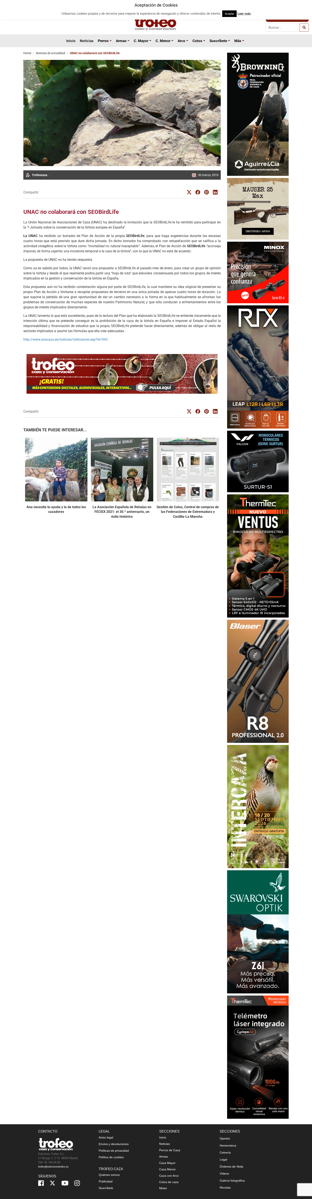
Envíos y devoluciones (114, 1144)
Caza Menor (167, 1169)
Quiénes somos (109, 1174)
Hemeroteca (228, 1145)
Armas (121, 41)
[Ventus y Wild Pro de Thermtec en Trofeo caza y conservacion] (258, 556)
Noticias (87, 41)
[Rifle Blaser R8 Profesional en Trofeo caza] (258, 681)
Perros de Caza (169, 1150)
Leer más (244, 14)
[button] (111, 40)
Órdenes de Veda (231, 1166)
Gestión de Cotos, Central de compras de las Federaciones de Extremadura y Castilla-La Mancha (188, 512)
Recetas (225, 1187)
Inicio (71, 41)
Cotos (197, 41)
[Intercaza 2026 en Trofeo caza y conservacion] (258, 806)
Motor (163, 1188)
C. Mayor (141, 41)
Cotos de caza (168, 1182)
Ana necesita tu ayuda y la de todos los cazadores (56, 509)
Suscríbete (218, 41)
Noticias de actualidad (50, 53)
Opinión (225, 1138)
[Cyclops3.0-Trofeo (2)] (258, 1057)
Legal (223, 1159)
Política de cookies (111, 1157)
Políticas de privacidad (114, 1150)
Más (237, 41)
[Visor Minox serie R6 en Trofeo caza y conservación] (258, 272)
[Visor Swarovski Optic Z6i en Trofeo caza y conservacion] (258, 932)
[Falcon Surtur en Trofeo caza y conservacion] (258, 461)
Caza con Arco (169, 1175)
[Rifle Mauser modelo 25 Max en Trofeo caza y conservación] (258, 209)
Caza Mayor (167, 1163)
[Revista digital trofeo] (122, 374)
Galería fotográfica (232, 1180)
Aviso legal (106, 1137)
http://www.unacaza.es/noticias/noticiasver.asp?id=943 (65, 339)
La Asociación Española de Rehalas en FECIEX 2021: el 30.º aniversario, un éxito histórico (122, 512)
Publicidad (105, 1181)
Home (27, 53)
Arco (181, 41)
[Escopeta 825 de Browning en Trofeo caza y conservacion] (258, 114)
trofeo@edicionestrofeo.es (53, 1166)
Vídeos (224, 1173)
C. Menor (163, 41)
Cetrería (225, 1152)
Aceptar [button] (229, 13)
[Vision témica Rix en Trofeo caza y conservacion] (258, 367)
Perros (103, 41)
